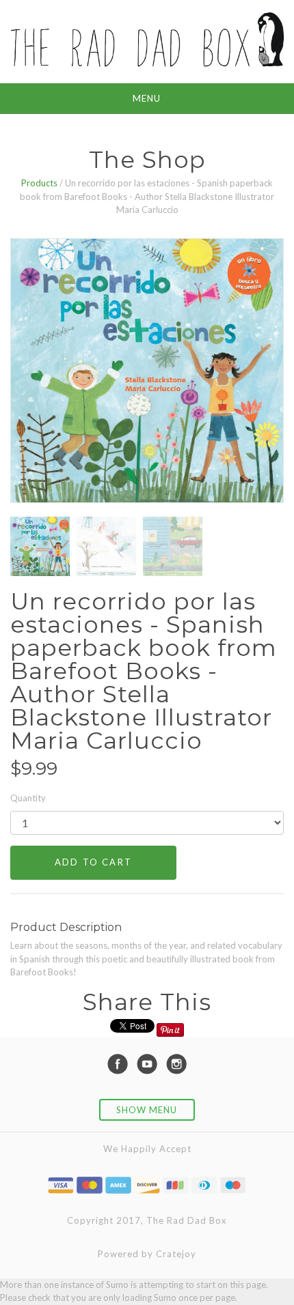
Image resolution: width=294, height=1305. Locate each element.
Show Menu (146, 1109)
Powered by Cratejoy (147, 1253)
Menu (147, 98)
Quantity (28, 797)
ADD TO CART (93, 862)
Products (39, 182)
